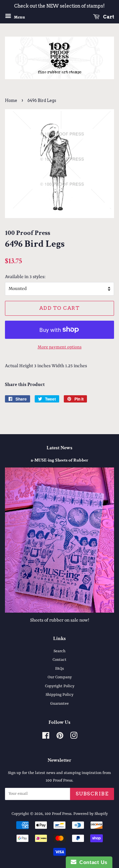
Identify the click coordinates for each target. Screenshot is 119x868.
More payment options (60, 347)
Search (59, 651)
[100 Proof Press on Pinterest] (59, 737)
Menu (19, 17)
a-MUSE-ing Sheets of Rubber (59, 460)
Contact (59, 660)
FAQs (59, 668)
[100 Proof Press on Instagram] (73, 737)
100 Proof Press (58, 814)
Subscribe (92, 794)
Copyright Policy (59, 686)
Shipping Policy (59, 694)
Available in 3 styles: (25, 276)
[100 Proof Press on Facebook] (46, 737)
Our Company (60, 677)
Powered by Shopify (90, 814)
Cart (108, 16)
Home (11, 100)
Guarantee (59, 703)
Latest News (59, 448)
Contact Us (91, 862)
